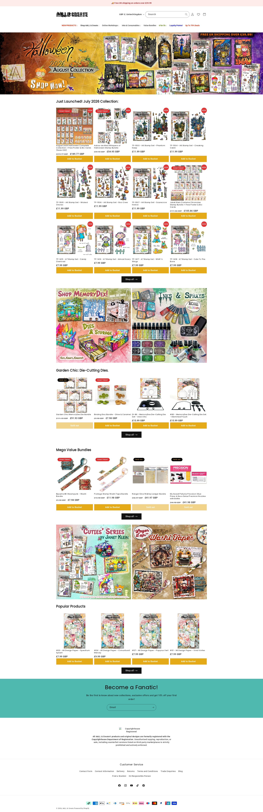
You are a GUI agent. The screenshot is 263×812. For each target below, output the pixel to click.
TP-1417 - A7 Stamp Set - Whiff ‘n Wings (147, 260)
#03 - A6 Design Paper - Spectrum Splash (73, 651)
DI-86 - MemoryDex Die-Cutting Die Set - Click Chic (149, 415)
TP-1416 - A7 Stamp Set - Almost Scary (112, 259)
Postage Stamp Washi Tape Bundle (111, 494)
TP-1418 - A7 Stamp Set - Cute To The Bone (187, 260)
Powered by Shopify (81, 808)
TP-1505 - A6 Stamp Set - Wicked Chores (72, 203)
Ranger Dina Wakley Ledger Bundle (149, 494)
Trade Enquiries (168, 771)
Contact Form (85, 771)
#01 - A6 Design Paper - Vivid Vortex (187, 650)
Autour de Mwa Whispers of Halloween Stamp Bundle (107, 146)
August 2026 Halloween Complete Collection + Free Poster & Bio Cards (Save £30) (73, 147)
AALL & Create (68, 808)
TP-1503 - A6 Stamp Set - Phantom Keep (148, 146)
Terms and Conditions (147, 771)
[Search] (186, 14)
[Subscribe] (153, 707)
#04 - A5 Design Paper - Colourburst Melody (112, 651)
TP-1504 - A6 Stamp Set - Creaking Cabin (186, 146)
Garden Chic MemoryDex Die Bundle (73, 414)
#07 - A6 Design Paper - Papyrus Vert (150, 650)
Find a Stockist (119, 776)
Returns (131, 771)
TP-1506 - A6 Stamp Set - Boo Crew (111, 202)
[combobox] (167, 14)
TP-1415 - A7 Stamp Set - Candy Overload (71, 260)
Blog (180, 771)
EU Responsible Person (140, 776)
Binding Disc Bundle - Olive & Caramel (112, 414)
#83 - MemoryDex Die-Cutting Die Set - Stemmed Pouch (188, 415)
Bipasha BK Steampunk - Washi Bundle (71, 495)
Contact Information (104, 771)
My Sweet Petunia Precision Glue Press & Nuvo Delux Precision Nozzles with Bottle (188, 496)
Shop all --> (131, 279)
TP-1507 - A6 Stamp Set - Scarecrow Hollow (149, 203)
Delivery (121, 771)
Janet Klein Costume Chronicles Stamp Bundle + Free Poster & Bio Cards (186, 204)
